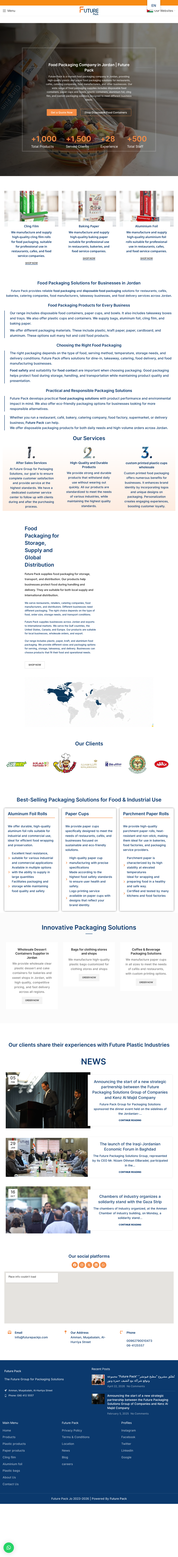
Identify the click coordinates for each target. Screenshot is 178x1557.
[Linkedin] (96, 1265)
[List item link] (44, 1390)
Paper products (14, 1450)
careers (67, 1464)
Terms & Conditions (76, 1437)
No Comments (136, 1386)
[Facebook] (75, 1265)
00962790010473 (139, 1341)
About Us (9, 1477)
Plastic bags (11, 1470)
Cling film (9, 1457)
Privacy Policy (72, 1430)
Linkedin (127, 1450)
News (66, 1450)
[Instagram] (82, 1265)
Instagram (128, 1430)
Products (9, 1437)
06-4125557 (135, 1345)
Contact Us (11, 1484)
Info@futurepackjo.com (32, 1337)
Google (126, 1457)
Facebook (128, 1437)
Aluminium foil (12, 1464)
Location (68, 1444)
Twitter (126, 1444)
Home (7, 1430)
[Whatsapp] (103, 1265)
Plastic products (14, 1444)
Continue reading (130, 1120)
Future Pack (118, 1498)
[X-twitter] (89, 1265)
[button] (8, 1547)
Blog (65, 1457)
